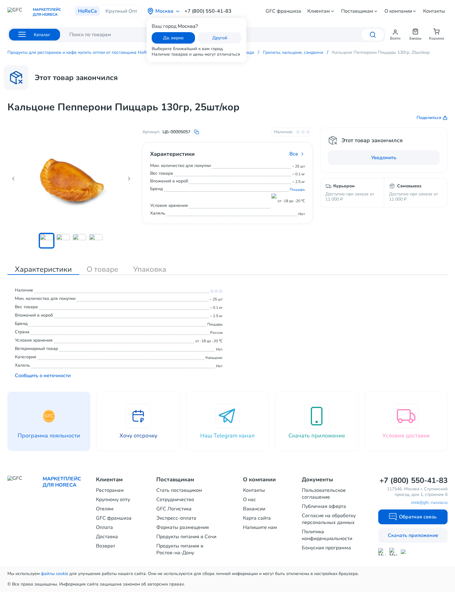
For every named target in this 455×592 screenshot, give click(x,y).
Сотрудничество (175, 499)
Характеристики (43, 269)
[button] (395, 34)
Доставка (107, 536)
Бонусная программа (326, 547)
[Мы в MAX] (382, 552)
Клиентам (318, 11)
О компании (398, 11)
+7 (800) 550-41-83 (208, 11)
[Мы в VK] (405, 551)
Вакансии (254, 508)
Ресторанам (110, 490)
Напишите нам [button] (260, 527)
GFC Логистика (174, 508)
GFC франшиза (283, 11)
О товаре (102, 269)
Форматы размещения (182, 527)
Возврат (105, 546)
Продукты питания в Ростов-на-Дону (179, 549)
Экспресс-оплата (176, 518)
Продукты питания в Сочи (186, 536)
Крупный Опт (121, 11)
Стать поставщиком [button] (179, 490)
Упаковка (149, 269)
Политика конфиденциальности (327, 535)
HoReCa (87, 11)
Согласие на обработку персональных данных (329, 519)
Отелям (105, 508)
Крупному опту (113, 499)
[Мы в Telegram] (393, 552)
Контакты (434, 11)
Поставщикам (357, 11)
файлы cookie (54, 574)
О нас (249, 499)
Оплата (104, 527)
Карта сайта (257, 518)
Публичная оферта (324, 506)
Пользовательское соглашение (324, 493)
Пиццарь (297, 189)
